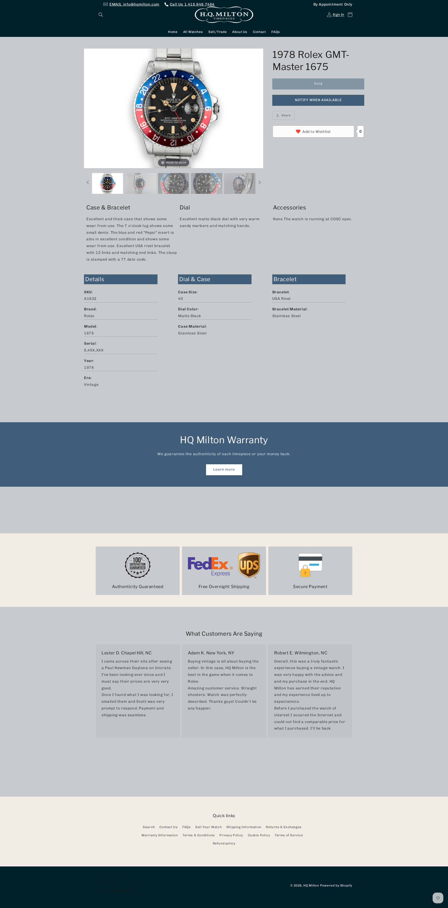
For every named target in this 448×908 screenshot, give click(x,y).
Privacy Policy (231, 835)
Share (286, 115)
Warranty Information (159, 835)
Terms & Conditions (198, 835)
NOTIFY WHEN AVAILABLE (318, 100)
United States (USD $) (115, 890)
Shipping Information (243, 827)
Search (149, 827)
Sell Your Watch (208, 827)
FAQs (186, 827)
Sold (318, 84)
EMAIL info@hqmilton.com (134, 4)
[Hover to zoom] (173, 108)
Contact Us (168, 827)
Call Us (192, 4)
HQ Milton (311, 885)
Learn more (224, 469)
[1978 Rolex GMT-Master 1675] (107, 183)
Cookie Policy (259, 835)
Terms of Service (289, 835)
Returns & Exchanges (283, 827)
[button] (101, 15)
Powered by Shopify (336, 885)
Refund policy (224, 843)
